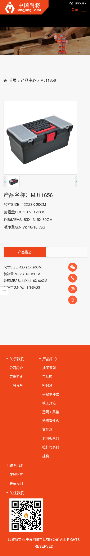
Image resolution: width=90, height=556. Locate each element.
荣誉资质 (16, 376)
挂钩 (45, 455)
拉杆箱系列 (50, 447)
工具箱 (47, 376)
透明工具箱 (50, 411)
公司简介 (16, 367)
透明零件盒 (50, 420)
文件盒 (47, 429)
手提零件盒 (50, 394)
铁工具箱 (49, 403)
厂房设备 (16, 385)
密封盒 (47, 385)
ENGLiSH (80, 3)
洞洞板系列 (50, 438)
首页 (13, 80)
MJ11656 (48, 80)
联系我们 (16, 483)
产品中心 (28, 80)
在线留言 (16, 474)
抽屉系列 (49, 367)
